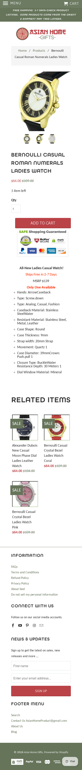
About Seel (18, 589)
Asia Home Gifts (33, 752)
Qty (14, 200)
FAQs (14, 567)
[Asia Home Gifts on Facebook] (13, 626)
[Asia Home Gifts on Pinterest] (27, 626)
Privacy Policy (20, 583)
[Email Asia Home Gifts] (42, 626)
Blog (14, 732)
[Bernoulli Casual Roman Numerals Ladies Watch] (41, 101)
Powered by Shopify (56, 752)
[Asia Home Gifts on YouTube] (20, 626)
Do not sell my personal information (34, 594)
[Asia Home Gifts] (41, 34)
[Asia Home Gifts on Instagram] (34, 626)
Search (15, 715)
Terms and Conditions (25, 572)
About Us (17, 726)
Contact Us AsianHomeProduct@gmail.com (39, 721)
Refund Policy (20, 578)
